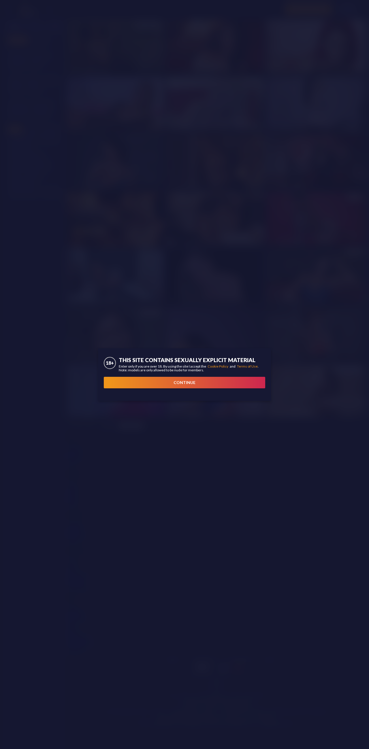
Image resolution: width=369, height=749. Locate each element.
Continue (184, 382)
